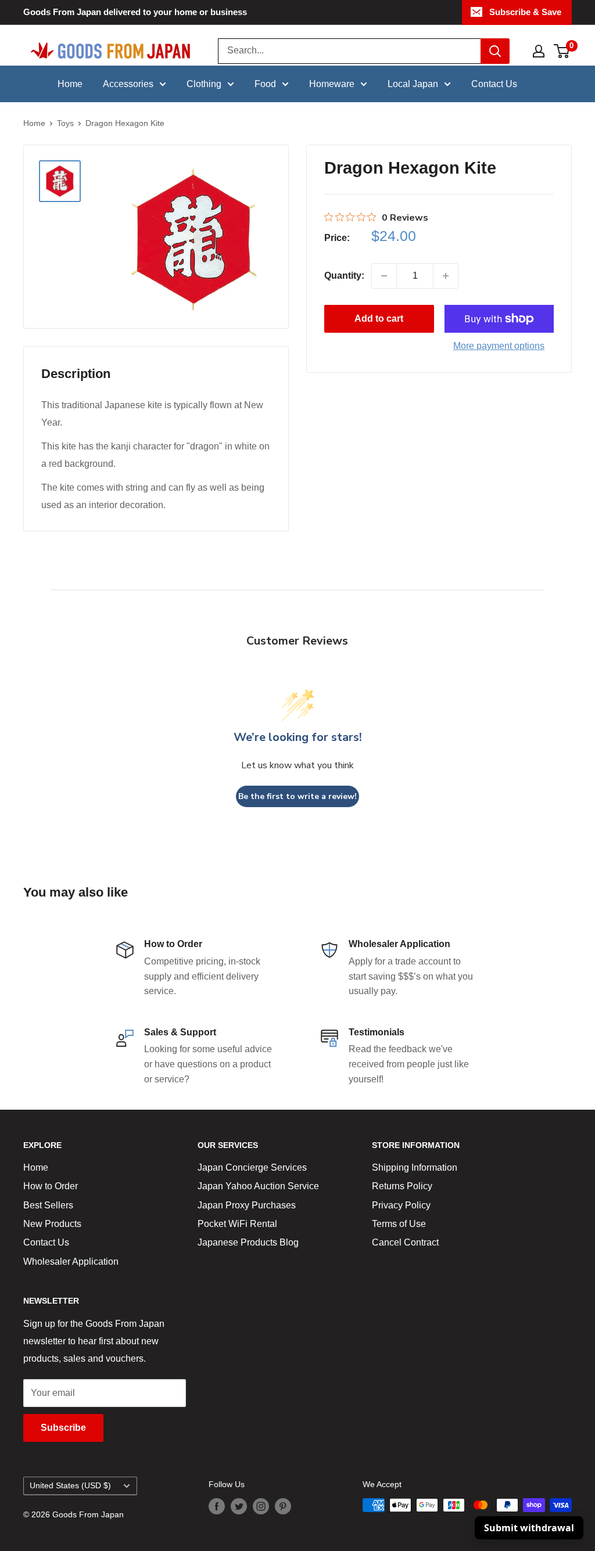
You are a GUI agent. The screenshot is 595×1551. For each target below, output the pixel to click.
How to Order (50, 1186)
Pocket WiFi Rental (237, 1224)
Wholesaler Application (71, 1261)
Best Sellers (48, 1205)
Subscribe (63, 1428)
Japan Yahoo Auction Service (258, 1186)
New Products (52, 1224)
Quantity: (344, 275)
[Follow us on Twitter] (239, 1506)
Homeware (331, 84)
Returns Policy (402, 1186)
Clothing (204, 84)
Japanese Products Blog (248, 1242)
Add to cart (378, 318)
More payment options (498, 346)
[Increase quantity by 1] (445, 276)
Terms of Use (399, 1224)
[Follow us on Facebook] (217, 1506)
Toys (65, 123)
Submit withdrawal (529, 1527)
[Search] (495, 51)
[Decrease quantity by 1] (384, 276)
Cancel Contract (405, 1242)
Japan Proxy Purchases (247, 1205)
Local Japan (413, 84)
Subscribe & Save (525, 12)
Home (70, 84)
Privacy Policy (401, 1205)
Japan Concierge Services (252, 1167)
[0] (562, 51)
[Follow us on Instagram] (261, 1506)
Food (265, 84)
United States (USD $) (70, 1485)
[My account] (538, 51)
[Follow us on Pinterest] (283, 1506)
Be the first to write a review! (297, 796)
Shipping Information (414, 1167)
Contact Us (494, 84)
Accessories (128, 84)
